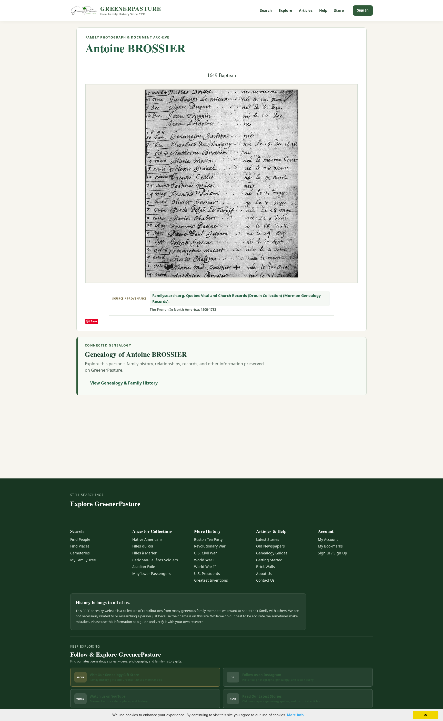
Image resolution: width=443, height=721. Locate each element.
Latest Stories (267, 539)
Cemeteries (80, 553)
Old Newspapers (270, 546)
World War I (204, 559)
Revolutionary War (210, 546)
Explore (285, 10)
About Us (264, 573)
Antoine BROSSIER (135, 48)
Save (93, 321)
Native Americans (147, 539)
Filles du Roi (142, 546)
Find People (80, 539)
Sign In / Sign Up (332, 553)
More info (295, 715)
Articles (306, 10)
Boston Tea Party (208, 539)
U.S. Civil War (205, 553)
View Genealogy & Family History (124, 383)
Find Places (79, 546)
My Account (328, 539)
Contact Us (265, 580)
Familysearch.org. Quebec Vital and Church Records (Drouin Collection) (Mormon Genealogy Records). (236, 298)
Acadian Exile (143, 566)
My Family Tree (83, 559)
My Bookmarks (330, 546)
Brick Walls (265, 566)
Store (339, 10)
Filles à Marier (144, 553)
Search (266, 10)
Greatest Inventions (211, 580)
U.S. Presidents (207, 573)
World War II (205, 566)
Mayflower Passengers (151, 573)
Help (323, 10)
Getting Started (269, 559)
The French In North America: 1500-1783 (183, 309)
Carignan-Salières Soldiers (155, 559)
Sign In (363, 10)
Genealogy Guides (271, 553)
